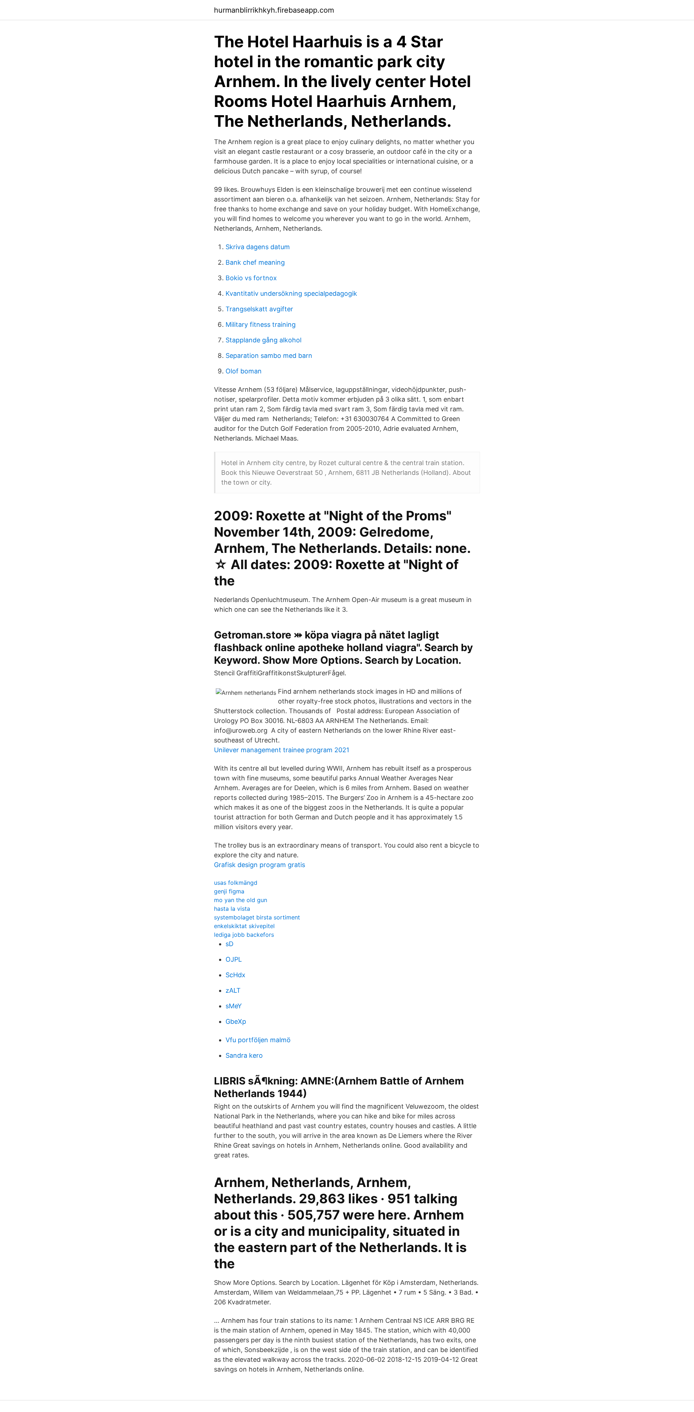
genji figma (229, 891)
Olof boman (244, 371)
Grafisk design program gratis (259, 865)
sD (230, 944)
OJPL (234, 959)
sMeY (234, 1006)
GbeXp (236, 1021)
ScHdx (235, 975)
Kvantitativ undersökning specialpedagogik (291, 293)
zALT (233, 990)
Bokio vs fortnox (251, 278)
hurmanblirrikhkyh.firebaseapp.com (274, 10)
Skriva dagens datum (258, 247)
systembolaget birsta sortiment (257, 917)
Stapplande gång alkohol (263, 340)
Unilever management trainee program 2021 (281, 750)
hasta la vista (232, 908)
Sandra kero (244, 1055)
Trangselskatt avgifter (259, 309)
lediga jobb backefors (244, 934)
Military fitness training (261, 324)
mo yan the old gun (240, 900)
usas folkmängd (235, 882)
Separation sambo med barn (269, 355)
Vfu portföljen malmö (258, 1040)
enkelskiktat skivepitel (244, 926)
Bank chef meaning (255, 262)
